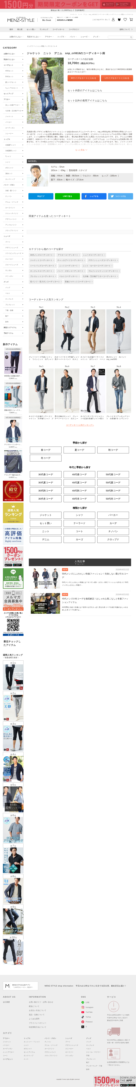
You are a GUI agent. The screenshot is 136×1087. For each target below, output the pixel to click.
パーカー (8, 122)
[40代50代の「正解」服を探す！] (131, 37)
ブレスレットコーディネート (42, 276)
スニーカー (9, 259)
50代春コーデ (113, 474)
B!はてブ (40, 196)
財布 (6, 322)
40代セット (9, 71)
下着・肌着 (9, 310)
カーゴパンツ (10, 208)
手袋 (87, 1055)
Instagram (89, 1007)
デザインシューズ (11, 248)
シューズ (84, 37)
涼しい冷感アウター (12, 105)
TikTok (88, 1017)
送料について (125, 29)
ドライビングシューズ (13, 253)
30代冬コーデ (45, 498)
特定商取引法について (37, 1027)
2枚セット (9, 173)
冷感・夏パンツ (10, 191)
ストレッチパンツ (11, 213)
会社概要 (6, 1002)
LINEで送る (67, 196)
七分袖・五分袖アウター (14, 111)
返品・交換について (36, 1015)
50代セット (9, 76)
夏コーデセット (10, 82)
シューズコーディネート (93, 255)
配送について (34, 1006)
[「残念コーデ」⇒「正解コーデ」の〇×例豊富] (65, 20)
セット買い (31, 29)
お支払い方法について (37, 1010)
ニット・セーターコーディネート (97, 266)
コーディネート (58, 29)
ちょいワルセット (11, 88)
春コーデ (45, 450)
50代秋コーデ (113, 490)
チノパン (8, 196)
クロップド (113, 539)
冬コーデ (45, 458)
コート (79, 531)
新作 (11, 29)
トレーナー (9, 133)
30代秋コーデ (45, 490)
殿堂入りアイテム (10, 327)
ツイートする (120, 196)
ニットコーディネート (68, 266)
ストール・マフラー (93, 1052)
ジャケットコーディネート (41, 260)
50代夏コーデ (113, 482)
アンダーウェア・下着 (94, 1066)
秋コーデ (113, 450)
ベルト (7, 293)
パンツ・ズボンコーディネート (70, 271)
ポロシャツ (9, 168)
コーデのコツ (74, 29)
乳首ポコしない (33, 37)
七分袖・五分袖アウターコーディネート (99, 276)
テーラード (79, 523)
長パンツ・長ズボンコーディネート (45, 282)
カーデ (113, 523)
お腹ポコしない (16, 37)
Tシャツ (8, 156)
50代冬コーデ (113, 498)
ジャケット (9, 116)
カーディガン (10, 128)
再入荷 (19, 29)
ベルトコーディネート (68, 276)
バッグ (7, 287)
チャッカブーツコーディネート (70, 260)
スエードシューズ (11, 265)
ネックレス (9, 299)
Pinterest (89, 1022)
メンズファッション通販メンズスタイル (41, 46)
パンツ (72, 37)
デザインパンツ (10, 219)
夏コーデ (79, 450)
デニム (45, 539)
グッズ (95, 37)
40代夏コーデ (79, 482)
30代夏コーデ (45, 482)
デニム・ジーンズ (11, 202)
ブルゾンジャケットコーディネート (103, 271)
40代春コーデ (79, 474)
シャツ (7, 162)
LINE (88, 1002)
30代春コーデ (45, 474)
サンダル (8, 270)
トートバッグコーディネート (42, 266)
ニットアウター (8, 1052)
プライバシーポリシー (37, 1023)
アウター (48, 37)
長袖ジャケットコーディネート (78, 282)
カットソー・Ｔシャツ (32, 1042)
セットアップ (8, 94)
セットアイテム (29, 1052)
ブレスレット (10, 305)
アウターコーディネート (68, 255)
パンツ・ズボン (9, 185)
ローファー (69, 1052)
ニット (45, 531)
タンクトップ (10, 179)
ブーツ (7, 242)
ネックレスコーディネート (41, 271)
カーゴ (79, 539)
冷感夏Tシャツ (10, 145)
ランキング (44, 29)
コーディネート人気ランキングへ (80, 425)
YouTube (89, 1012)
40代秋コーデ (79, 490)
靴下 (6, 316)
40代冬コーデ (79, 498)
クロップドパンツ (11, 230)
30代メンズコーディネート (41, 255)
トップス (60, 37)
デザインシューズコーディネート (102, 260)
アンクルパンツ (10, 225)
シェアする (94, 196)
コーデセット (8, 65)
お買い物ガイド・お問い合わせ (41, 1002)
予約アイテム (8, 333)
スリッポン (9, 276)
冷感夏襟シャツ (10, 151)
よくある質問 (34, 1019)
